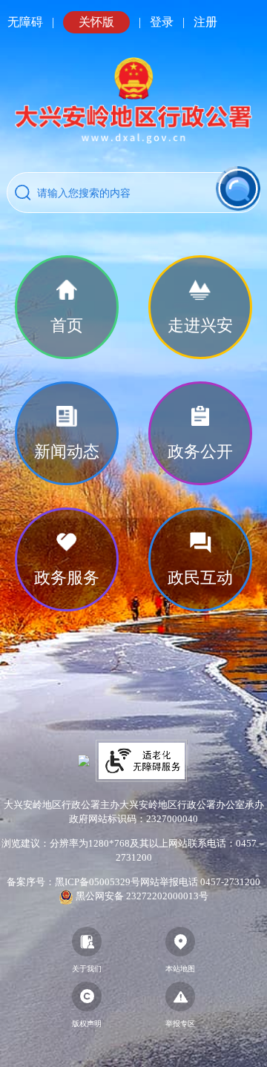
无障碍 (25, 22)
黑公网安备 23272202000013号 (140, 896)
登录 (162, 22)
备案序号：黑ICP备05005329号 (73, 881)
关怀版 (96, 22)
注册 (205, 22)
